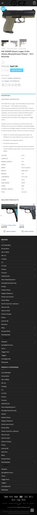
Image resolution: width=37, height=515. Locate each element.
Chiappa (4, 259)
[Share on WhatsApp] (3, 84)
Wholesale (4, 362)
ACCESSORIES (6, 245)
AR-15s (3, 255)
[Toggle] (35, 269)
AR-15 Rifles (5, 252)
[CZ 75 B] (27, 212)
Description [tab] (5, 95)
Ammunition (5, 248)
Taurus (3, 348)
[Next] (32, 20)
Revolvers (4, 324)
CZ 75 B (21, 225)
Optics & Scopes (6, 314)
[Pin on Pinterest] (15, 84)
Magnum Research (7, 293)
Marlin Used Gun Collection (10, 304)
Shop (18, 504)
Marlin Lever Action (7, 297)
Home (3, 49)
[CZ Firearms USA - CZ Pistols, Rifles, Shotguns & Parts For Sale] (18, 3)
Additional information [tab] (10, 99)
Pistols (3, 317)
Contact (4, 503)
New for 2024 (5, 310)
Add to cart (17, 70)
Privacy (32, 503)
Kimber (3, 286)
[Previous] (4, 20)
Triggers (3, 355)
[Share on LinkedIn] (19, 84)
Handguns (22, 49)
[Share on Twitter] (9, 84)
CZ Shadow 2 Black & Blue (8, 225)
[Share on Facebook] (6, 84)
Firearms (4, 272)
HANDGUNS (5, 276)
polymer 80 (4, 321)
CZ (2, 262)
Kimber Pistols (5, 290)
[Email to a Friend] (12, 84)
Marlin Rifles (5, 300)
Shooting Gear (12, 49)
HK (11, 81)
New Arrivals (5, 307)
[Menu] (2, 3)
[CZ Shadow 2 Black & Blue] (9, 212)
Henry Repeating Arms (8, 279)
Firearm (3, 269)
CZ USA (3, 266)
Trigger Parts (5, 352)
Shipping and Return (15, 503)
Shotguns (4, 341)
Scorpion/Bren (5, 331)
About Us (25, 503)
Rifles (3, 328)
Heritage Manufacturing (8, 283)
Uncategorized (5, 359)
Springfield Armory (7, 345)
